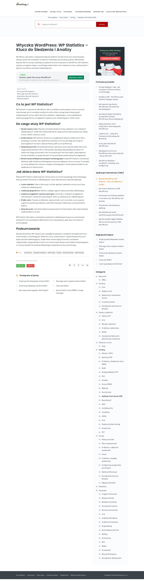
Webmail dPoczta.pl (109, 472)
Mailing (104, 534)
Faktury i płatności (106, 312)
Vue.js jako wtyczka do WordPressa (107, 144)
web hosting (51, 252)
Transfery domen (108, 302)
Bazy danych (106, 400)
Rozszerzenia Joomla (110, 510)
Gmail (104, 454)
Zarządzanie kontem (109, 506)
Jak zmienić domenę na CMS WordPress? (109, 189)
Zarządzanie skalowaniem (111, 558)
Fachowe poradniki (83, 12)
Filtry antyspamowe (109, 443)
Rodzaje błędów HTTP (110, 372)
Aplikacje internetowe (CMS (112, 396)
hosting (59, 252)
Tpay (103, 346)
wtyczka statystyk (68, 252)
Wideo (104, 546)
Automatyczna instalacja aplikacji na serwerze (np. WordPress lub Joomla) (111, 198)
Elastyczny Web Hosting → (117, 12)
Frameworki (106, 550)
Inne (103, 287)
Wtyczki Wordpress (109, 554)
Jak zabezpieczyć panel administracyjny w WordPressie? (111, 213)
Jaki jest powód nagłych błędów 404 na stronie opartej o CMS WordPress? (111, 222)
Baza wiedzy (64, 17)
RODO (104, 332)
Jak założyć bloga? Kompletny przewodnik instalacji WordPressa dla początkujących (111, 116)
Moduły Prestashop (109, 502)
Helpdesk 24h (98, 12)
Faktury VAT (106, 316)
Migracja (105, 388)
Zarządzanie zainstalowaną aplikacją (109, 206)
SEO (103, 542)
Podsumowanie (23, 99)
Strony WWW (107, 384)
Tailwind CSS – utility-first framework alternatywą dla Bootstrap (109, 136)
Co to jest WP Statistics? (26, 91)
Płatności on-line (105, 343)
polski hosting (79, 252)
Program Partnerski (109, 494)
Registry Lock (107, 291)
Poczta (101, 436)
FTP (103, 432)
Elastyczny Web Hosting (111, 424)
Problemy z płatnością (110, 328)
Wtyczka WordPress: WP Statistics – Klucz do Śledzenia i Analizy (111, 182)
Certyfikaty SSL (107, 408)
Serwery (105, 380)
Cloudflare (106, 412)
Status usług (40, 575)
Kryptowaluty (107, 526)
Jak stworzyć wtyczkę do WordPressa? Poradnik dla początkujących (109, 106)
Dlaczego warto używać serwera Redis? (71, 281)
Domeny (102, 284)
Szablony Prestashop (110, 522)
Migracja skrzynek (108, 483)
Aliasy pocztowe (108, 439)
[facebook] (74, 265)
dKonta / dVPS (107, 353)
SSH (103, 376)
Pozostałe (102, 490)
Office (104, 280)
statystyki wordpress (39, 252)
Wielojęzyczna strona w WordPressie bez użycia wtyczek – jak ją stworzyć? (111, 153)
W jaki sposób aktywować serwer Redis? (34, 281)
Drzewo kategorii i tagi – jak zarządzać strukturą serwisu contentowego (109, 89)
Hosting (72, 17)
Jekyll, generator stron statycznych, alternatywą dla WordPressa (109, 126)
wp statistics (28, 252)
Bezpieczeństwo (108, 498)
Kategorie (68, 12)
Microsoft (102, 276)
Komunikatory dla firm (110, 530)
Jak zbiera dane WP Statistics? (28, 96)
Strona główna (41, 12)
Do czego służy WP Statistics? (28, 94)
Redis (104, 368)
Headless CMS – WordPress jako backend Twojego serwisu (111, 98)
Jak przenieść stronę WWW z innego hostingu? (69, 291)
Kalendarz (103, 486)
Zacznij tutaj (55, 12)
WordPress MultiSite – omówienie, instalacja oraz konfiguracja (109, 163)
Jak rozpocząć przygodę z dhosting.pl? (33, 290)
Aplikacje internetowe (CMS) (87, 17)
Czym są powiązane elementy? (110, 264)
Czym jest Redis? (62, 286)
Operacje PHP (107, 357)
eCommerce (106, 538)
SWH (103, 404)
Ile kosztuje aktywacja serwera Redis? (33, 286)
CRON (104, 416)
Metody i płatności (109, 324)
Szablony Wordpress (110, 518)
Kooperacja (106, 428)
